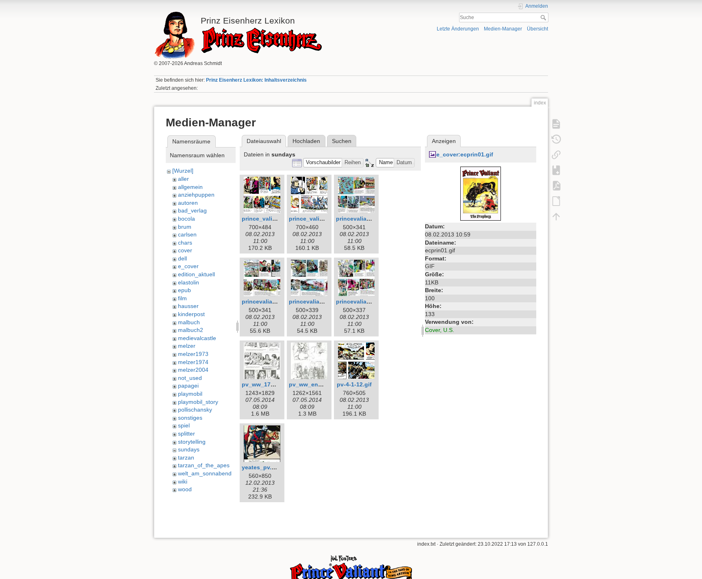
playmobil (190, 393)
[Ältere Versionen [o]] (556, 139)
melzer (186, 346)
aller (183, 179)
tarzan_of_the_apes (204, 465)
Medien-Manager (503, 29)
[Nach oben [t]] (556, 216)
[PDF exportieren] (556, 185)
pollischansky (195, 409)
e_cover (188, 266)
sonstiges (190, 417)
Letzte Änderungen (458, 29)
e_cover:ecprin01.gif (464, 154)
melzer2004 (193, 369)
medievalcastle (197, 338)
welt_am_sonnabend (205, 473)
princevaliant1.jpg (361, 218)
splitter (186, 433)
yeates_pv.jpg (261, 467)
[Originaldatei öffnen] (480, 193)
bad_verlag (192, 210)
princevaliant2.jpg (267, 301)
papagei (188, 385)
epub (184, 290)
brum (184, 226)
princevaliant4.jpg (361, 301)
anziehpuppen (196, 194)
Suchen (341, 141)
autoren (188, 203)
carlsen (187, 234)
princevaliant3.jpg (314, 301)
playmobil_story (198, 402)
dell (182, 258)
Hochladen (306, 141)
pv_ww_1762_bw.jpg (270, 384)
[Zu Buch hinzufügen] (556, 170)
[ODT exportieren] (556, 200)
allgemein (190, 187)
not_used (190, 378)
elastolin (188, 282)
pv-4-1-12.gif (354, 384)
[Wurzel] (182, 170)
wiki (182, 481)
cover (185, 250)
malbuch (189, 322)
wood (185, 489)
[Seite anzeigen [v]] (556, 123)
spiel (184, 425)
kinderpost (191, 314)
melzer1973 (193, 354)
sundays (188, 449)
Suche (544, 17)
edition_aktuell (196, 274)
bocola (186, 218)
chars (185, 242)
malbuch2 (190, 330)
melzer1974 (193, 362)
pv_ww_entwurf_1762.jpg (324, 384)
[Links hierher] (556, 154)
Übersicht (537, 29)
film (182, 298)
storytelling (192, 441)
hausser (188, 306)
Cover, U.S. (439, 330)
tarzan (186, 457)
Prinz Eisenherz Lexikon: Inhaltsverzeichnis (256, 80)
